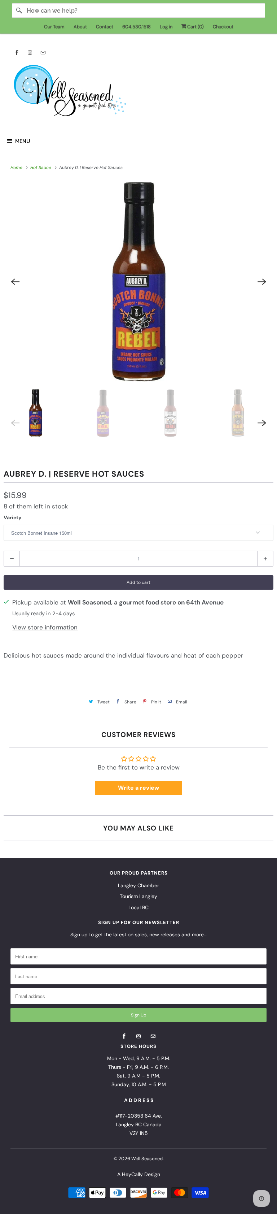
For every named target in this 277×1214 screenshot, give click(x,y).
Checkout (223, 26)
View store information (45, 627)
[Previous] (15, 282)
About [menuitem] (80, 26)
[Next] (262, 282)
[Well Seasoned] (138, 93)
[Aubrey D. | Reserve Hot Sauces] (138, 282)
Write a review (138, 788)
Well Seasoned (147, 1159)
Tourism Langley (138, 896)
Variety (12, 517)
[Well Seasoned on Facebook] (17, 52)
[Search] (19, 10)
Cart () (195, 26)
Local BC (138, 907)
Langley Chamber (138, 885)
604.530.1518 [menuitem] (136, 26)
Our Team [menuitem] (54, 26)
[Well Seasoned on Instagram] (30, 52)
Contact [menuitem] (104, 26)
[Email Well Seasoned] (43, 52)
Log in (166, 26)
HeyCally (132, 1174)
